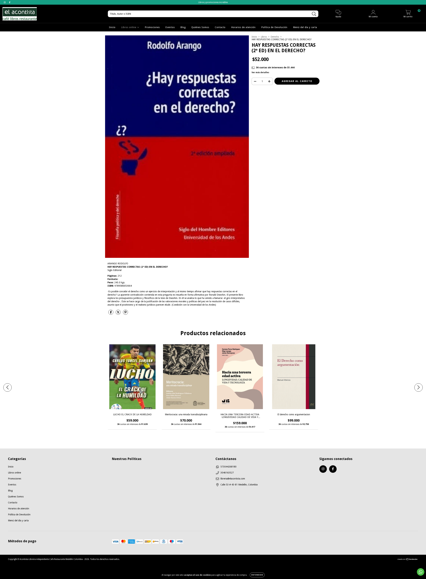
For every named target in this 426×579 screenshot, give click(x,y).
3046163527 (227, 472)
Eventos (170, 27)
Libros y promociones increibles (213, 2)
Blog (183, 27)
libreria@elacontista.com (232, 478)
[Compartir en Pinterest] (125, 313)
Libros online (129, 27)
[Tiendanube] (407, 560)
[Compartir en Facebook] (111, 313)
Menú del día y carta (305, 27)
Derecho (275, 36)
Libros (264, 36)
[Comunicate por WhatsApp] (420, 572)
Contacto (220, 27)
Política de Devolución (274, 27)
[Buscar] (314, 14)
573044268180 (228, 466)
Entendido (257, 575)
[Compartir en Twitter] (118, 313)
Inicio (112, 27)
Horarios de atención (243, 27)
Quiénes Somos (200, 27)
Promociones (152, 27)
